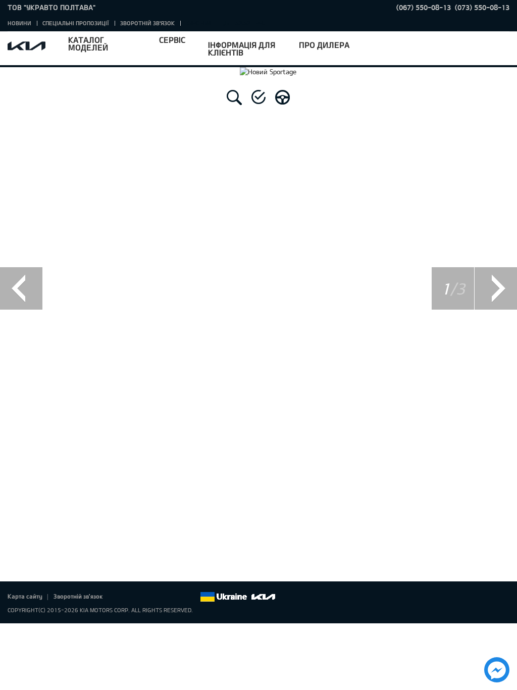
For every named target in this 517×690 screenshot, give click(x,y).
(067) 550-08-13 (423, 7)
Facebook (121, 597)
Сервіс (172, 39)
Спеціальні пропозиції (75, 23)
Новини (19, 23)
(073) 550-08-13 (482, 7)
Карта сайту (25, 596)
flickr (192, 597)
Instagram (178, 597)
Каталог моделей (88, 43)
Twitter (135, 597)
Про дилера (324, 45)
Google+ (149, 597)
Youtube (164, 597)
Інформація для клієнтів (241, 48)
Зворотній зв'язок (147, 23)
